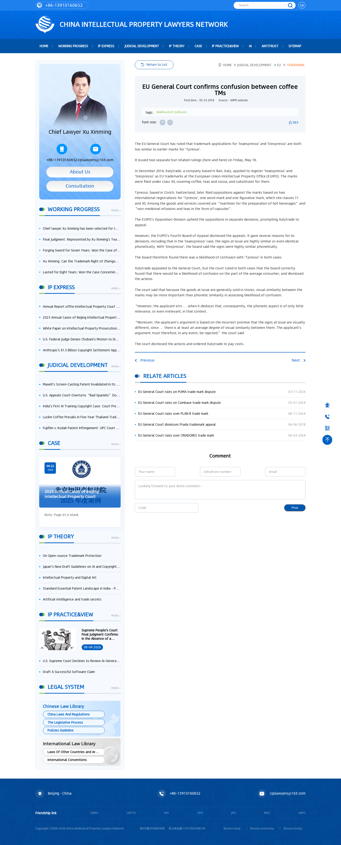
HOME (44, 46)
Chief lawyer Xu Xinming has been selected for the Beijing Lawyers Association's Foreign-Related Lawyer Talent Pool (81, 228)
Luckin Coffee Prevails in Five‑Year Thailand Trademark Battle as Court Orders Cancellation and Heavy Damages (81, 417)
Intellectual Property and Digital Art (70, 577)
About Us (80, 172)
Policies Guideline (61, 730)
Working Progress (73, 46)
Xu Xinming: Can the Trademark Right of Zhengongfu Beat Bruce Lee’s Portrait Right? (81, 261)
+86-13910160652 (63, 5)
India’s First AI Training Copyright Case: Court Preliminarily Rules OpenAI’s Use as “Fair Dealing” (81, 406)
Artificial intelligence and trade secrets (72, 599)
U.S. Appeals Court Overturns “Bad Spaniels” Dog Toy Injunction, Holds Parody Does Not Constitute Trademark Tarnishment (81, 395)
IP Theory (177, 46)
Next (296, 360)
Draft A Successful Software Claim (69, 671)
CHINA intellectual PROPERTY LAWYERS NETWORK (143, 24)
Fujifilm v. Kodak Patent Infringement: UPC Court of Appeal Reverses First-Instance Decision (81, 428)
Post (295, 507)
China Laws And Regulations (69, 714)
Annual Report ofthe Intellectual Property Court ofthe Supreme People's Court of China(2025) (81, 306)
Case (198, 46)
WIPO (302, 813)
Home (227, 65)
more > (116, 210)
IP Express (106, 46)
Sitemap (295, 46)
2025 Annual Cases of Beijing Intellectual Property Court (81, 317)
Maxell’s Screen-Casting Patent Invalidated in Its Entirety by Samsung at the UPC (81, 384)
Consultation (80, 186)
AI (250, 46)
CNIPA (94, 813)
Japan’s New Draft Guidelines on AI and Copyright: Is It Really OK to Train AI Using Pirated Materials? (81, 566)
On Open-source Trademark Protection (72, 555)
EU (279, 65)
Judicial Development (142, 46)
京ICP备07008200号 (152, 828)
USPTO (131, 813)
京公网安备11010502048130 (186, 828)
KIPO (267, 813)
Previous (147, 360)
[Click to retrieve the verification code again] (189, 507)
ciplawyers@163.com (95, 159)
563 (295, 122)
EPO (200, 813)
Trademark (295, 65)
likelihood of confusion (172, 112)
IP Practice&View (225, 46)
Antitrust (270, 46)
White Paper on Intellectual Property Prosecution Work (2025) (81, 328)
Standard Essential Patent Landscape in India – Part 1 (81, 588)
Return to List (157, 64)
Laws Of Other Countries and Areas (74, 752)
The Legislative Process (65, 722)
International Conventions (67, 759)
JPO (233, 813)
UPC (166, 813)
